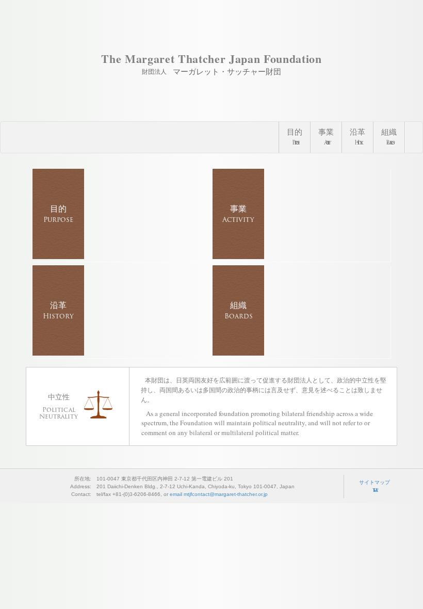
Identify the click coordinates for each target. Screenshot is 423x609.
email (219, 494)
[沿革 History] (121, 353)
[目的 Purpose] (121, 256)
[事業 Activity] (302, 256)
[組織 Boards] (302, 353)
